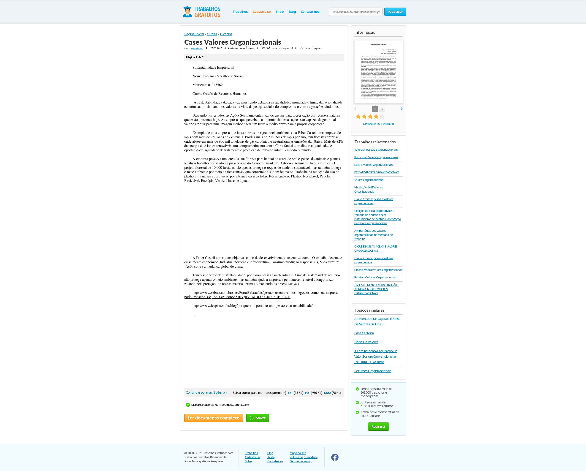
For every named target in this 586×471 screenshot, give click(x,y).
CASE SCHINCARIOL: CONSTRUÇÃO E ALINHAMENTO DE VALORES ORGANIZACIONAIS (376, 289)
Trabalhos (240, 11)
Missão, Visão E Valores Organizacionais (368, 189)
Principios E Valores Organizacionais (376, 157)
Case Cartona (364, 333)
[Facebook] (335, 460)
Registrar (378, 426)
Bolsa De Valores (366, 342)
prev (355, 109)
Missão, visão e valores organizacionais (378, 270)
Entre (280, 11)
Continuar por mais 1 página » (206, 392)
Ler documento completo (213, 418)
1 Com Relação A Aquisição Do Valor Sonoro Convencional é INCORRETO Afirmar (375, 356)
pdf (307, 392)
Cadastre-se (262, 11)
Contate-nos (310, 11)
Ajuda (270, 457)
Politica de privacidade (303, 457)
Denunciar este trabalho (378, 124)
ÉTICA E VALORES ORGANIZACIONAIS (376, 172)
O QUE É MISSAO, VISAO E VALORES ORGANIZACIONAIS (375, 249)
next (402, 109)
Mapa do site (298, 453)
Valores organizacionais (368, 180)
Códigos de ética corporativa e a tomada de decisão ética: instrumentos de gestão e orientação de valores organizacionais (377, 217)
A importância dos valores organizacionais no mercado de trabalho (373, 235)
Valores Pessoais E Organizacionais (376, 150)
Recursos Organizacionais (372, 371)
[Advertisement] (264, 219)
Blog (292, 11)
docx (327, 392)
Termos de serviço (301, 461)
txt (290, 392)
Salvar (261, 418)
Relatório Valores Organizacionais (375, 277)
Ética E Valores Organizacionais (373, 165)
